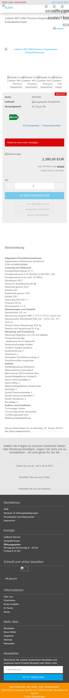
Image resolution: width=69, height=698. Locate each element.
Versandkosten (51, 687)
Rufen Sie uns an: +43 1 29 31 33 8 (35, 466)
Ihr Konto (8, 608)
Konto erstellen (11, 604)
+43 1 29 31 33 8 (59, 2)
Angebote (8, 636)
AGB (6, 509)
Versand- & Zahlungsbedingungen (21, 513)
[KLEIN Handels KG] (7, 9)
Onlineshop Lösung (11, 690)
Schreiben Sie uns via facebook (35, 488)
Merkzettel (9, 643)
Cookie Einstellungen (34, 696)
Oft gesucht (11, 578)
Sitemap (8, 639)
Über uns (8, 596)
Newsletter (9, 628)
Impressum (9, 520)
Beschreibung (14, 247)
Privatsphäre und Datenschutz (19, 517)
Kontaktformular (12, 541)
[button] (5, 83)
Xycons (34, 693)
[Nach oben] (62, 693)
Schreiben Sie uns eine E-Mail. (34, 477)
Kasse (7, 612)
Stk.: (7, 180)
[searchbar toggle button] (49, 9)
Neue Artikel (10, 632)
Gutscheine (9, 600)
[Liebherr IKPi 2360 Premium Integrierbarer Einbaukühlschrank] (34, 50)
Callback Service (12, 537)
